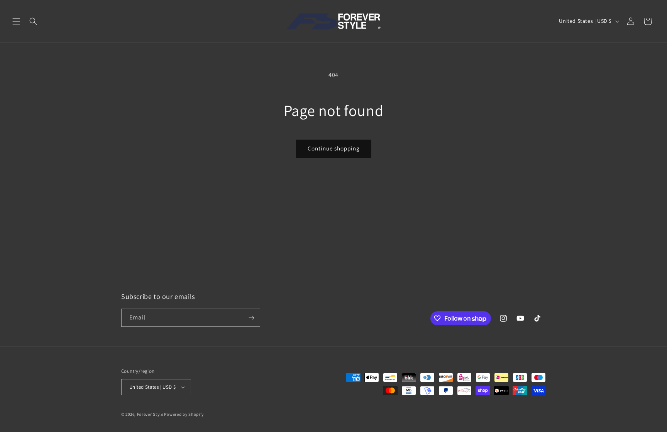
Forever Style (150, 414)
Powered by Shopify (184, 414)
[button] (16, 21)
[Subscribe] (251, 318)
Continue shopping (334, 148)
